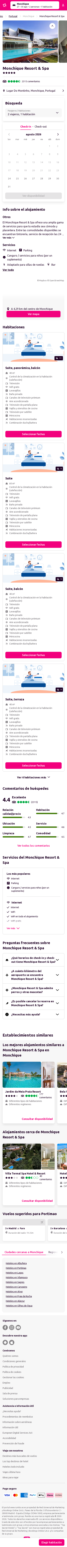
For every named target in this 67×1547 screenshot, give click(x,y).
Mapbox (43, 280)
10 (9, 162)
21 (41, 170)
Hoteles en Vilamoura (16, 1277)
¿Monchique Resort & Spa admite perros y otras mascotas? (32, 990)
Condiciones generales (14, 1361)
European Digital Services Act (17, 1432)
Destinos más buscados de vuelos (20, 1456)
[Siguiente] (58, 134)
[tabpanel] (33, 1285)
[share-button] (52, 26)
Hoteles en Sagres (15, 1282)
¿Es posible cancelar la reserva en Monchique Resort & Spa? (32, 1003)
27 (33, 178)
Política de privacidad (13, 1366)
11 (17, 162)
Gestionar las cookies (13, 1377)
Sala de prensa (10, 1393)
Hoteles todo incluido (13, 1466)
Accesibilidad (9, 1438)
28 (41, 178)
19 (25, 170)
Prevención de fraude (13, 1443)
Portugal (13, 16)
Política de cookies (12, 1372)
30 (57, 178)
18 (17, 170)
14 (41, 162)
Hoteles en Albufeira (16, 1263)
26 (25, 178)
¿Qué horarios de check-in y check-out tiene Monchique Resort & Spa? (33, 959)
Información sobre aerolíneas (17, 1422)
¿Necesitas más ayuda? (25, 1014)
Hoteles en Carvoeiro (16, 1287)
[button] (30, 41)
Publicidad (8, 1388)
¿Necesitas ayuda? (12, 1411)
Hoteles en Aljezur (15, 1301)
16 (57, 162)
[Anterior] (9, 134)
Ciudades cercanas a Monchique (24, 1252)
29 (49, 178)
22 (49, 170)
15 (49, 162)
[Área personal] (63, 5)
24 (9, 178)
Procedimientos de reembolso (18, 1416)
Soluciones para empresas (16, 1399)
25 (17, 178)
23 (57, 170)
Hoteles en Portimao (16, 1268)
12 (25, 162)
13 (33, 162)
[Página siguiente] (61, 1252)
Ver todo (8, 269)
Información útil (10, 1427)
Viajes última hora (11, 1472)
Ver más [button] (11, 928)
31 (9, 186)
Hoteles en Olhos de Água (19, 1305)
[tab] (24, 1252)
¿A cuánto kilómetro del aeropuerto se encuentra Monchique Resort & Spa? (27, 975)
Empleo (6, 1382)
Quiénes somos (10, 1356)
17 (9, 170)
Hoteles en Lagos (14, 1272)
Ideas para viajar (11, 1477)
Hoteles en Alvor (14, 1291)
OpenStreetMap (56, 280)
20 (33, 170)
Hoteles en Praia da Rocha (19, 1296)
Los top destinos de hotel (15, 1461)
